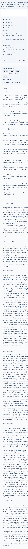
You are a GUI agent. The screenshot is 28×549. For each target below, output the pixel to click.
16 (11, 71)
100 (5, 76)
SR (20, 256)
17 (18, 71)
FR (20, 60)
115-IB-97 (17, 82)
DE (17, 60)
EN (24, 60)
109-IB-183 (6, 82)
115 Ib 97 (5, 92)
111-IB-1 (12, 82)
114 (15, 74)
